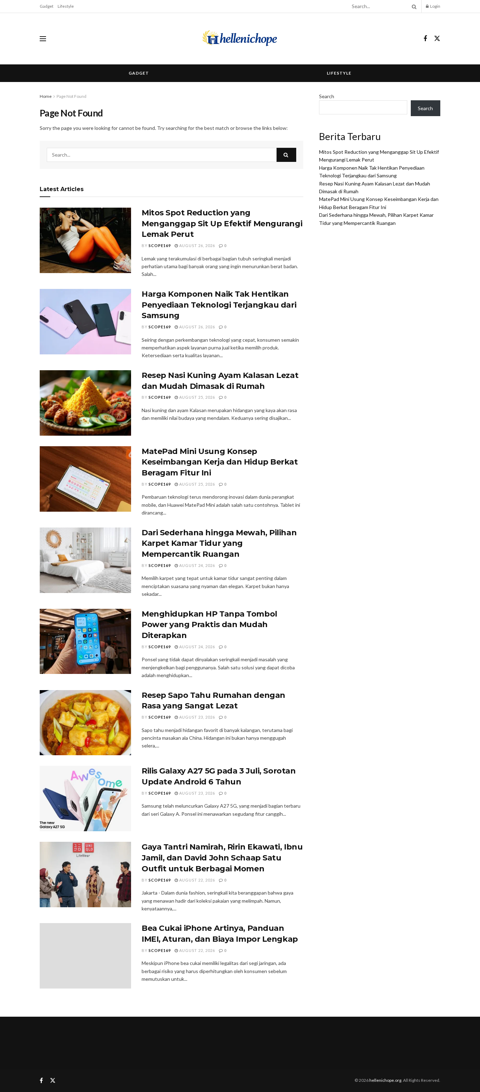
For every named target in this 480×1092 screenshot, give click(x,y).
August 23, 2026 (196, 717)
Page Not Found (71, 96)
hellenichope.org (385, 1080)
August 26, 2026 (196, 245)
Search (326, 96)
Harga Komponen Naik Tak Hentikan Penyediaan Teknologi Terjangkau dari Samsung (219, 305)
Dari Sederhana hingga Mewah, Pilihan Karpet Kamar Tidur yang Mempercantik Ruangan (219, 543)
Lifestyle (66, 6)
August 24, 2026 (196, 565)
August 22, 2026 (196, 880)
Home (46, 96)
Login (434, 6)
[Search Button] (412, 6)
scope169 (160, 245)
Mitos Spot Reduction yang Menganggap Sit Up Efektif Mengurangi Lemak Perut (222, 223)
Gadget (46, 6)
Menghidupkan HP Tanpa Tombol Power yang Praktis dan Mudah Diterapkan (209, 624)
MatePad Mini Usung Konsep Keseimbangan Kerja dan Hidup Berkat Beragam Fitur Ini (220, 462)
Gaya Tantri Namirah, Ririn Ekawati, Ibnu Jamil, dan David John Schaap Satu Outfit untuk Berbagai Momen (222, 857)
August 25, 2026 (196, 397)
